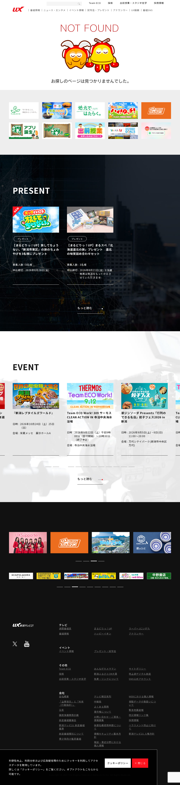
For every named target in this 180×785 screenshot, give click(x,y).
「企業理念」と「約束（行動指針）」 (71, 703)
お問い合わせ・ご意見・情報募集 (107, 718)
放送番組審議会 (67, 720)
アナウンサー (120, 10)
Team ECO (95, 3)
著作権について (102, 711)
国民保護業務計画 (69, 715)
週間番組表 (65, 628)
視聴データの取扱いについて (142, 703)
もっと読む (84, 308)
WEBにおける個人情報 (141, 696)
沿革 (61, 710)
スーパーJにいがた (139, 628)
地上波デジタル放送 (140, 673)
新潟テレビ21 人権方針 (142, 733)
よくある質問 (101, 706)
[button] (63, 466)
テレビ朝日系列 (102, 696)
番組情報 (35, 10)
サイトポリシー (137, 668)
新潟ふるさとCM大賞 (105, 673)
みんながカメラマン (105, 668)
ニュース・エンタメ (55, 10)
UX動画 (135, 10)
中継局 (97, 701)
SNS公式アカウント (140, 679)
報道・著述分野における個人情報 (107, 743)
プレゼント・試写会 (105, 651)
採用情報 (159, 3)
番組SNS (148, 10)
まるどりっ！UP (103, 628)
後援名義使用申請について (107, 727)
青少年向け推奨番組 (70, 738)
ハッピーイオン (102, 633)
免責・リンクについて (106, 679)
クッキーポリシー (117, 763)
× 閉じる (140, 763)
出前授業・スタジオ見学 (133, 3)
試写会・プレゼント (98, 10)
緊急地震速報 (136, 710)
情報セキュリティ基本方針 (107, 735)
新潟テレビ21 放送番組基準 (72, 727)
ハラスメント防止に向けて (142, 727)
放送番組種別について (71, 733)
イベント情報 (76, 10)
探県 (110, 3)
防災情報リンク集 (139, 715)
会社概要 (64, 696)
